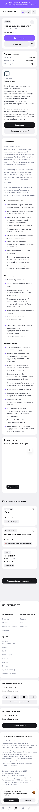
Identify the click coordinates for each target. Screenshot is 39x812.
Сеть (22, 623)
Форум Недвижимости (8, 642)
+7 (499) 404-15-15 (9, 716)
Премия (5, 666)
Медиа (5, 623)
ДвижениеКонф (8, 670)
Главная (5, 619)
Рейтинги (24, 627)
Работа (23, 619)
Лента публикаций (9, 627)
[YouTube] (15, 697)
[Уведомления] (23, 12)
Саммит (5, 647)
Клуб (4, 651)
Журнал (5, 662)
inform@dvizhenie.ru (10, 691)
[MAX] (24, 697)
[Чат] (28, 12)
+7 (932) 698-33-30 (9, 688)
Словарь (5, 630)
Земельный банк (8, 674)
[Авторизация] (34, 12)
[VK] (33, 697)
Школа (5, 658)
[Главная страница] (9, 12)
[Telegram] (6, 697)
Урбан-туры (7, 655)
